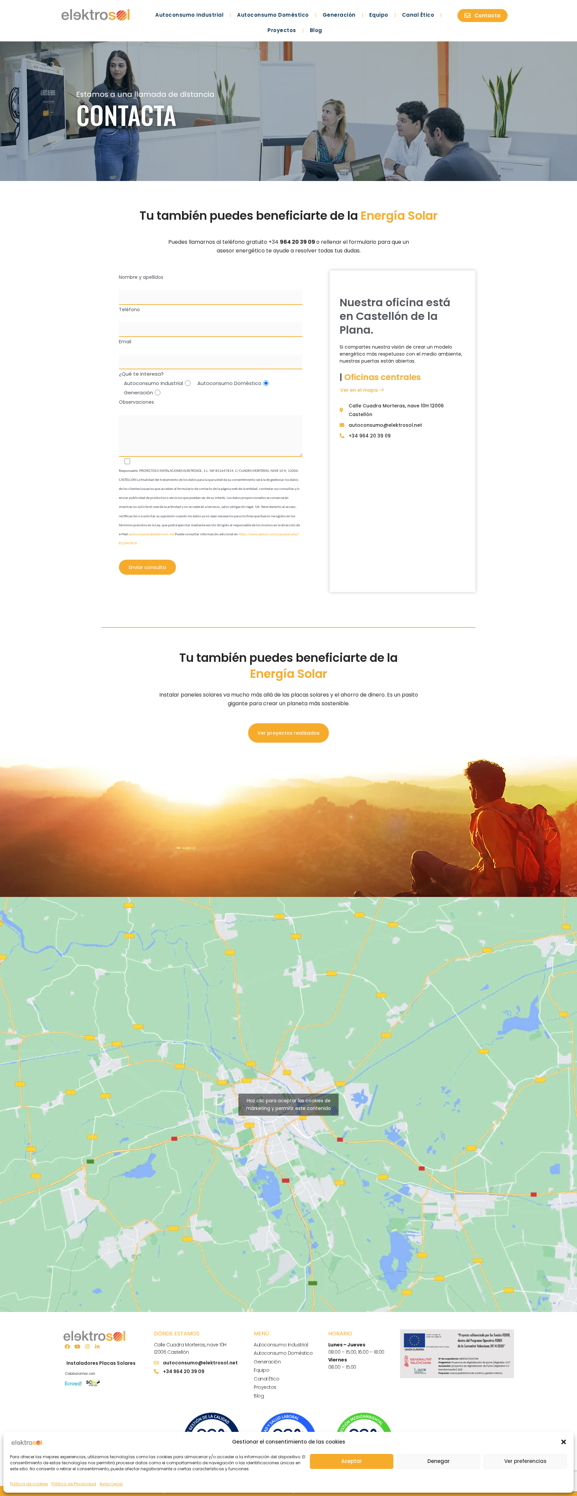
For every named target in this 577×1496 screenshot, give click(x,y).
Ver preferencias (525, 1461)
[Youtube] (77, 1346)
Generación (339, 14)
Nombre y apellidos (141, 277)
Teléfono (129, 309)
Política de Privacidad (73, 1484)
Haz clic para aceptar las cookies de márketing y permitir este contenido (288, 1104)
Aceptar (351, 1461)
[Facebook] (67, 1346)
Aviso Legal (111, 1484)
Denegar (438, 1461)
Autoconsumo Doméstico (273, 14)
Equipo (378, 14)
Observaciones (136, 402)
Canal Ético (418, 14)
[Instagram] (87, 1346)
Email (125, 341)
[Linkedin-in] (97, 1346)
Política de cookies (29, 1484)
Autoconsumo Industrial (189, 14)
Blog (316, 30)
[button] (563, 1442)
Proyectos (281, 30)
